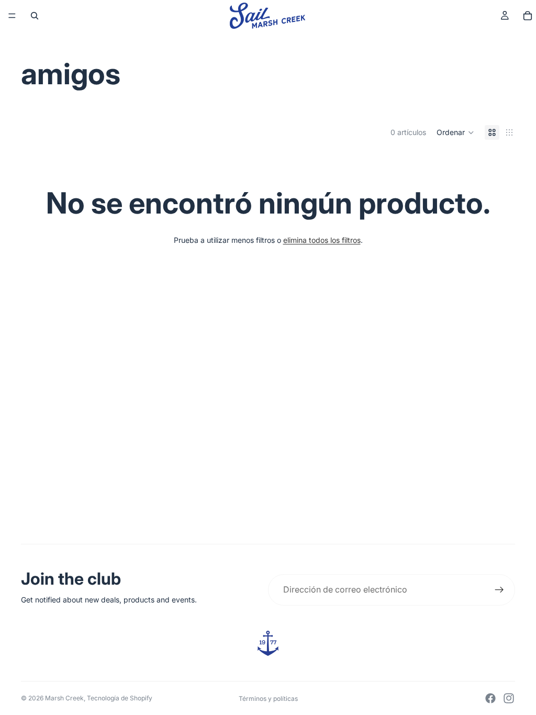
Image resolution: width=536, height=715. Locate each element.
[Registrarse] (499, 590)
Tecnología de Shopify (119, 698)
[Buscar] (34, 15)
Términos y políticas (268, 698)
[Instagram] (508, 698)
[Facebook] (490, 698)
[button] (455, 132)
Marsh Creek (64, 698)
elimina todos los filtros (322, 240)
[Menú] (12, 16)
